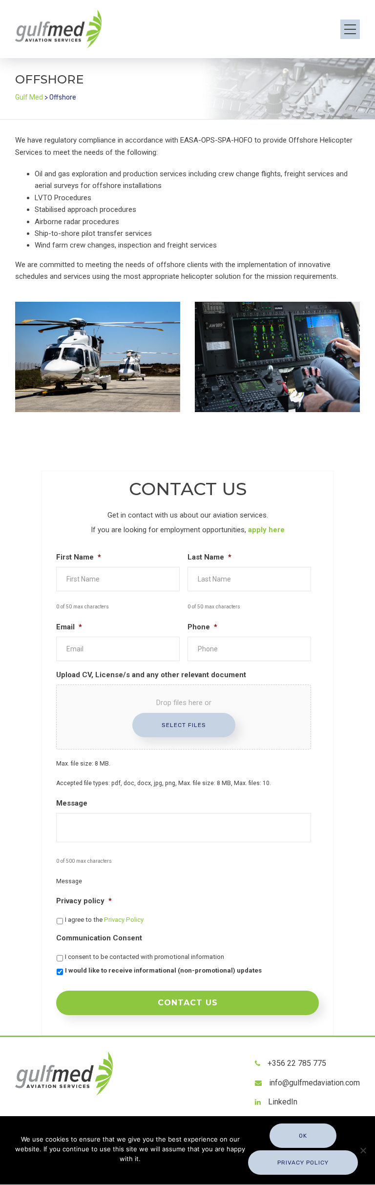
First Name (78, 557)
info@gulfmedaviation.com (314, 1082)
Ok (303, 1135)
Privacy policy (84, 900)
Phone (202, 627)
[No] (363, 1150)
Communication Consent (99, 938)
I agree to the (104, 919)
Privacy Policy (124, 919)
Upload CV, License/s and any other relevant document (151, 674)
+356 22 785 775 (297, 1063)
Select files (184, 725)
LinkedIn (282, 1101)
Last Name (209, 557)
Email (69, 627)
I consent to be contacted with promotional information (144, 956)
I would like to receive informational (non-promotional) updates (163, 970)
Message (71, 803)
